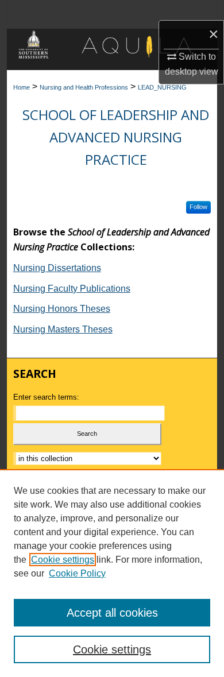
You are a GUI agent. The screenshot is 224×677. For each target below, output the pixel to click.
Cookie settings (62, 559)
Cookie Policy (77, 573)
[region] (112, 573)
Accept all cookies (112, 612)
